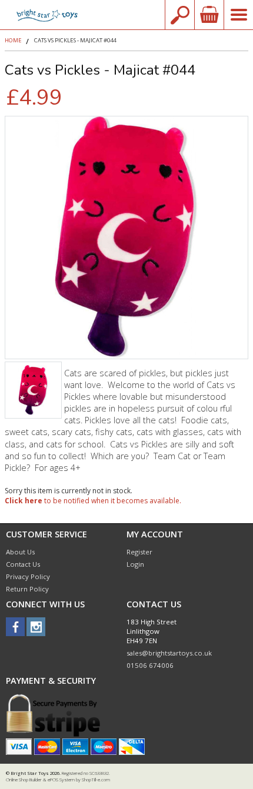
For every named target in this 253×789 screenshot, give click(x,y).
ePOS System (61, 780)
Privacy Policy (28, 576)
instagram (35, 626)
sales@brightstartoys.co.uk (169, 652)
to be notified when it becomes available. (93, 501)
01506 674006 (150, 665)
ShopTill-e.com (96, 780)
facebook (15, 626)
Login (135, 564)
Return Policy (27, 588)
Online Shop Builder (24, 780)
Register (139, 551)
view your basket (209, 14)
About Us (20, 551)
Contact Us (23, 564)
